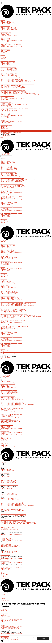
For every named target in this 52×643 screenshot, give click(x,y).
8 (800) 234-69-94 (5, 135)
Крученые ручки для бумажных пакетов (11, 40)
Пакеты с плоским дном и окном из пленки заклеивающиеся (17, 84)
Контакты (3, 129)
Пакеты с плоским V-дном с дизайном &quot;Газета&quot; (16, 81)
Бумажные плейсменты (7, 37)
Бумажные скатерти (6, 38)
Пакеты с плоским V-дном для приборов (11, 78)
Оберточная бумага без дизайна (9, 107)
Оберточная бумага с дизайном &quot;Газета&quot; (14, 108)
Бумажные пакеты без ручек (8, 28)
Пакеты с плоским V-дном (8, 74)
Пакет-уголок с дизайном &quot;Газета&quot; (13, 98)
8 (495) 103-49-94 (5, 133)
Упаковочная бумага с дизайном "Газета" (11, 196)
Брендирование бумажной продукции (11, 46)
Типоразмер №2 (5, 43)
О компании (4, 57)
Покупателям (4, 128)
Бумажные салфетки (6, 21)
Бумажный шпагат (5, 39)
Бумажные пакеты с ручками (8, 27)
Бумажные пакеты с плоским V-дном (10, 29)
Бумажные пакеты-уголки (7, 96)
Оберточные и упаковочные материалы (11, 31)
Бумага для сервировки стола (9, 35)
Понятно (43, 638)
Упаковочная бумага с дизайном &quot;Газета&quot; (14, 104)
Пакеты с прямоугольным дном (9, 73)
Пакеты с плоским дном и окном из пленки (12, 82)
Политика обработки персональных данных (12, 634)
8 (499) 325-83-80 (5, 628)
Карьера (3, 127)
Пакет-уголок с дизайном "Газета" (10, 190)
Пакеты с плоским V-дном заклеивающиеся (12, 79)
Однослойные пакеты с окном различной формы (14, 92)
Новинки (3, 45)
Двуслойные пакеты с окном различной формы (13, 88)
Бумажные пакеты (5, 26)
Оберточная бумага (6, 33)
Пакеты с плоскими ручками (8, 67)
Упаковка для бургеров (7, 103)
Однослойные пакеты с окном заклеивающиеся (13, 91)
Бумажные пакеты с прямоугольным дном (12, 85)
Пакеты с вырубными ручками (9, 68)
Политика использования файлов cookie (11, 633)
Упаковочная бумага (6, 32)
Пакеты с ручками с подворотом (9, 70)
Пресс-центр (4, 126)
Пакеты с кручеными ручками (9, 69)
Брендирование (5, 24)
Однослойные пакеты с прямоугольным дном (13, 90)
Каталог (3, 58)
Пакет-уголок (4, 97)
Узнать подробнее (15, 639)
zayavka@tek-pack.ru (6, 132)
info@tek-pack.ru (16, 132)
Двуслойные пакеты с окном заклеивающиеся (13, 87)
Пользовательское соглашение (9, 637)
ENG (2, 137)
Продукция (4, 615)
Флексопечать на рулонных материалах (11, 44)
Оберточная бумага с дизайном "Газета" (11, 199)
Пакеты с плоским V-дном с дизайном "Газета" (13, 180)
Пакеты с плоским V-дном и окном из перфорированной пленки (18, 80)
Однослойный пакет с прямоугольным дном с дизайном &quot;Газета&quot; (21, 94)
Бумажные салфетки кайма (8, 22)
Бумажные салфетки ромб (8, 23)
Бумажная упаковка (6, 47)
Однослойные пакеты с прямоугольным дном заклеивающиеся (18, 93)
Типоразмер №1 (5, 41)
